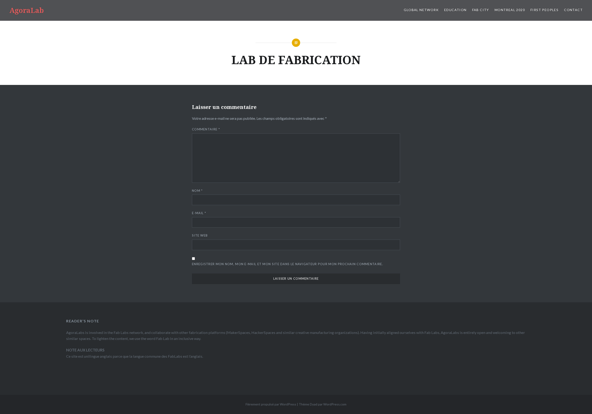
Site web (200, 235)
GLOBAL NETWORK (421, 10)
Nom (197, 190)
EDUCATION (455, 10)
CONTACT (573, 10)
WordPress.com (334, 404)
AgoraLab (26, 10)
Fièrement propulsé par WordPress (271, 404)
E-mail (199, 213)
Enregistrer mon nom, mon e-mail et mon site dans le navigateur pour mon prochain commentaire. (287, 264)
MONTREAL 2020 (510, 10)
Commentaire (206, 129)
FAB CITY (480, 10)
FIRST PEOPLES (544, 10)
